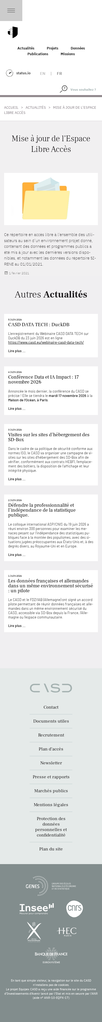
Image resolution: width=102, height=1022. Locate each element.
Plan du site (51, 849)
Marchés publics (51, 791)
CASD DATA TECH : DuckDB (38, 325)
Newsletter (51, 763)
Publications (37, 54)
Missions (68, 54)
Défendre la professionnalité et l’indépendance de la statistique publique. (42, 510)
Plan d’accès (51, 749)
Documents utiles (51, 721)
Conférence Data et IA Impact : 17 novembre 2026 (43, 379)
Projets (52, 48)
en (42, 73)
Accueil (11, 107)
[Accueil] (12, 32)
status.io (23, 73)
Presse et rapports (51, 777)
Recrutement (51, 735)
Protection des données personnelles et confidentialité (51, 827)
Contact (51, 707)
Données (78, 48)
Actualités (25, 48)
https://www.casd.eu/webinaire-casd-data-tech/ (46, 342)
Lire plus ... (17, 351)
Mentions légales (51, 805)
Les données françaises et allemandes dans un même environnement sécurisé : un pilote (50, 586)
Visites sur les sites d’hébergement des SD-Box (48, 437)
